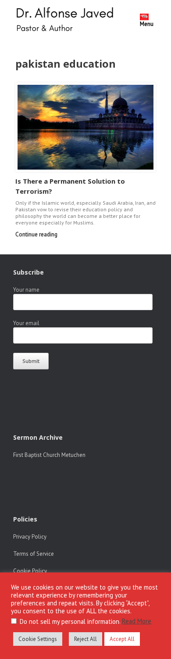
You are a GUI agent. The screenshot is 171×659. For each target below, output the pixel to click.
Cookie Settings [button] (37, 639)
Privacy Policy (29, 536)
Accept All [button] (122, 639)
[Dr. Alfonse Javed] (67, 20)
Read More (136, 621)
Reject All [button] (85, 639)
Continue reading (37, 234)
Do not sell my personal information (69, 621)
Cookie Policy (30, 571)
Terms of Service (33, 554)
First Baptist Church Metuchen (49, 455)
